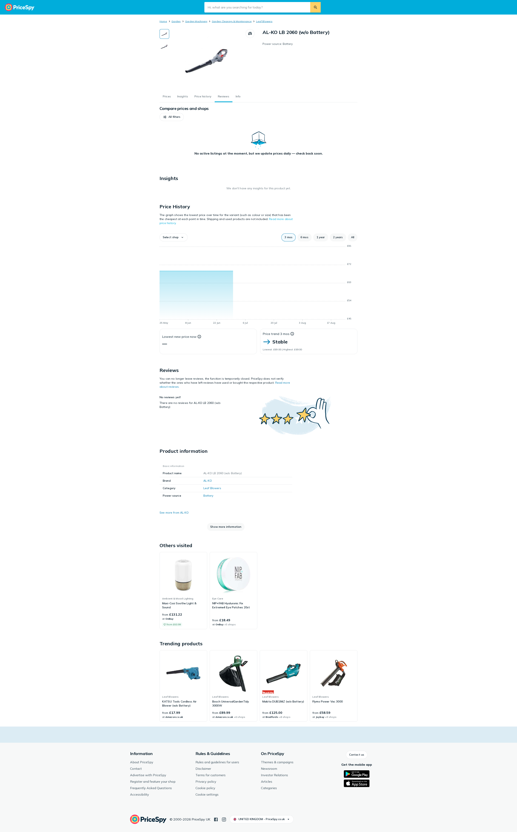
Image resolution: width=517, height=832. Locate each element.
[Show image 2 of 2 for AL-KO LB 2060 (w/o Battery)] (164, 46)
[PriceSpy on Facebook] (215, 819)
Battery (208, 495)
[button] (172, 117)
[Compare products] (250, 33)
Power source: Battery (278, 44)
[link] (183, 590)
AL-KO (207, 480)
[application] (258, 285)
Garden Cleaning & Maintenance (232, 21)
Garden (176, 21)
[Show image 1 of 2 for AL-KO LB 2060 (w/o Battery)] (164, 34)
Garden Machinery (196, 21)
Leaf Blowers (264, 21)
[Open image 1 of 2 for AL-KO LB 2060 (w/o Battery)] (207, 59)
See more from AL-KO (174, 512)
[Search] (315, 7)
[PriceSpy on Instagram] (224, 819)
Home (163, 21)
